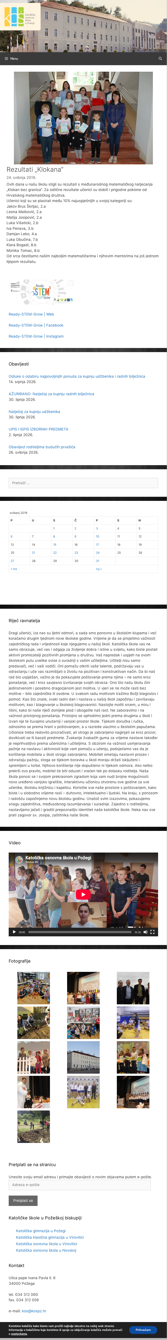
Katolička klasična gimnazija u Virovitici (50, 1237)
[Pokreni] (14, 932)
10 (97, 536)
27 (12, 561)
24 (98, 552)
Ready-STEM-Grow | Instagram (36, 336)
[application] (83, 894)
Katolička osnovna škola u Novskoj (46, 1250)
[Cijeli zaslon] (152, 932)
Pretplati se (23, 1200)
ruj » (99, 569)
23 (76, 552)
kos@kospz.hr (34, 1311)
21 (33, 552)
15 (54, 544)
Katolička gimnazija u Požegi (41, 1231)
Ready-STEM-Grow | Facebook (36, 325)
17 (97, 544)
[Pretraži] (160, 58)
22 (55, 552)
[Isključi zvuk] (145, 932)
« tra (14, 569)
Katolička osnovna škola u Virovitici (46, 1244)
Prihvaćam (143, 1330)
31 (97, 561)
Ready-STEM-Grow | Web (31, 314)
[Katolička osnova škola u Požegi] (83, 26)
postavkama (19, 1334)
